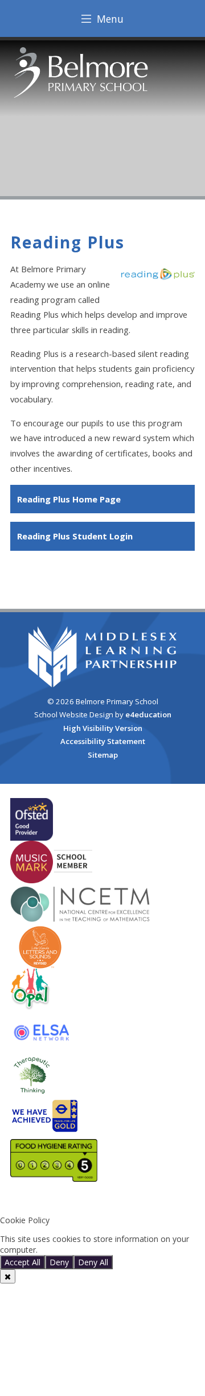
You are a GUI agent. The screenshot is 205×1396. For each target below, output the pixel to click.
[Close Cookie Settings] (7, 1276)
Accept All (22, 1262)
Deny (59, 1262)
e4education (148, 714)
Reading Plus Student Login (75, 536)
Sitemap (103, 755)
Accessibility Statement (102, 741)
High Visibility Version (102, 728)
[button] (102, 1201)
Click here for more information (98, 1249)
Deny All (93, 1262)
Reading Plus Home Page (69, 499)
